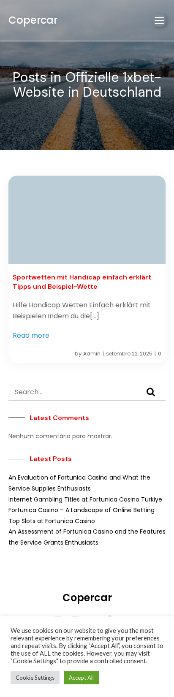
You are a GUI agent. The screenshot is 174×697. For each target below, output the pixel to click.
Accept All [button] (81, 677)
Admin (92, 353)
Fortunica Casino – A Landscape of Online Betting (81, 510)
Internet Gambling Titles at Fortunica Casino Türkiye (85, 499)
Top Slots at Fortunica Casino (51, 521)
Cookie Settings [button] (35, 677)
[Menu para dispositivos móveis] (159, 20)
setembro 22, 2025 (129, 353)
